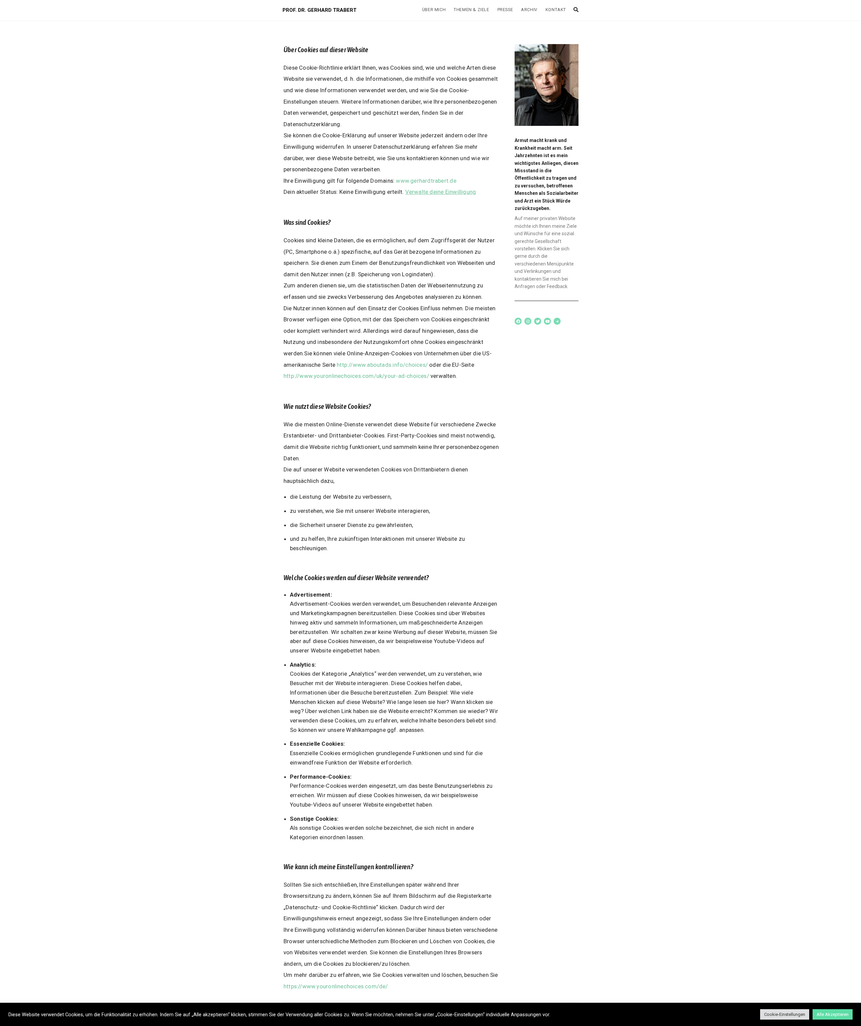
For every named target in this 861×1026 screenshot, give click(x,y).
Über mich (434, 9)
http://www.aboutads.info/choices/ (382, 364)
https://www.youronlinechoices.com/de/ (336, 986)
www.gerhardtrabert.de (426, 180)
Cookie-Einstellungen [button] (784, 1014)
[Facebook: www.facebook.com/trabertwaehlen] (518, 321)
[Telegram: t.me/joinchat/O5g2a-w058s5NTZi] (557, 321)
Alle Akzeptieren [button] (833, 1014)
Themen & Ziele (471, 9)
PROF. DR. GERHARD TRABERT (320, 10)
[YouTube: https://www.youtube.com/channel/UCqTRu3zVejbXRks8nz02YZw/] (547, 321)
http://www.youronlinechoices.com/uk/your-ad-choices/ (356, 376)
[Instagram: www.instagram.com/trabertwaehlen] (527, 321)
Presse (505, 9)
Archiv (529, 9)
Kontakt (556, 9)
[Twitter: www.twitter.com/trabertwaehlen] (537, 321)
